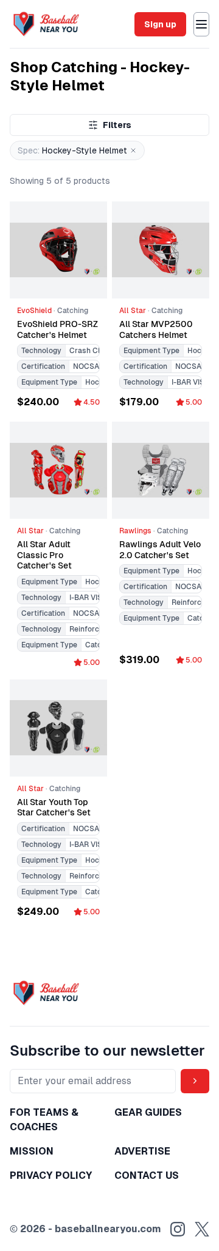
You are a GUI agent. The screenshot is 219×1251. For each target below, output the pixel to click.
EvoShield (34, 310)
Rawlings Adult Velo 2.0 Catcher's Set (160, 549)
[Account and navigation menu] (201, 24)
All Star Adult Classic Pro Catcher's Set (44, 554)
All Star (132, 310)
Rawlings (135, 531)
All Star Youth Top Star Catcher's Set (54, 807)
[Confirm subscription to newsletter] (195, 1081)
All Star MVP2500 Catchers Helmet (156, 329)
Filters (117, 125)
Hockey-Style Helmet (72, 150)
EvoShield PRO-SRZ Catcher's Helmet (57, 329)
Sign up (160, 24)
